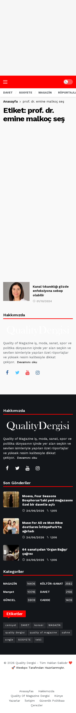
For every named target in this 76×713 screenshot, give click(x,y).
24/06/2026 (35, 510)
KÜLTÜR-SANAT (56, 583)
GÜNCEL (19, 600)
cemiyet (10, 625)
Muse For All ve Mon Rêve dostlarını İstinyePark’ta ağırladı (42, 527)
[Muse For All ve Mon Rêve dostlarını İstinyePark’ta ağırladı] (11, 526)
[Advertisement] (38, 38)
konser (39, 625)
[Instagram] (38, 373)
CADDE (56, 600)
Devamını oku (27, 362)
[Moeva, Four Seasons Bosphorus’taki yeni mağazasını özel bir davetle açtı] (11, 499)
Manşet (19, 591)
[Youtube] (27, 373)
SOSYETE (24, 639)
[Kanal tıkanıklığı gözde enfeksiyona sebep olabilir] (16, 291)
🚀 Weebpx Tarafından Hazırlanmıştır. (38, 667)
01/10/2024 (44, 301)
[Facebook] (7, 373)
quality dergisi (15, 632)
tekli (39, 639)
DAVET (56, 591)
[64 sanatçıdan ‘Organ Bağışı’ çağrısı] (11, 553)
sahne (66, 632)
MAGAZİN (19, 583)
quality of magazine (43, 632)
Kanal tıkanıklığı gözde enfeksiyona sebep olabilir (51, 291)
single (9, 639)
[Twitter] (17, 373)
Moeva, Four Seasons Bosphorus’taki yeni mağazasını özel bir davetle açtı (47, 500)
